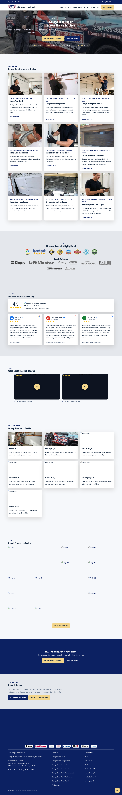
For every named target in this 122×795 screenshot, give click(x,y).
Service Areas (77, 7)
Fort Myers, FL (89, 781)
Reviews (86, 7)
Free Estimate (72, 38)
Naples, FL (88, 757)
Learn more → (14, 116)
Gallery (21, 770)
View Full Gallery (61, 626)
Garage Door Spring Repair (61, 761)
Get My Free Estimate (18, 697)
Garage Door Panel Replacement (62, 777)
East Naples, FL (90, 761)
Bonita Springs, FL (90, 777)
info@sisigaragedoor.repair (21, 763)
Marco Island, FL (90, 773)
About (93, 7)
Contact (10, 770)
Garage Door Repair (58, 757)
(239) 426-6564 (109, 2)
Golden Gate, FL (90, 769)
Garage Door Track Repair (60, 781)
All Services (56, 785)
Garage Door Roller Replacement (63, 773)
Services (68, 7)
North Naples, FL (90, 765)
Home (61, 7)
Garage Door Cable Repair (60, 769)
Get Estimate (107, 7)
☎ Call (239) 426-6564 (53, 38)
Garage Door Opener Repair (61, 765)
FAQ (98, 7)
